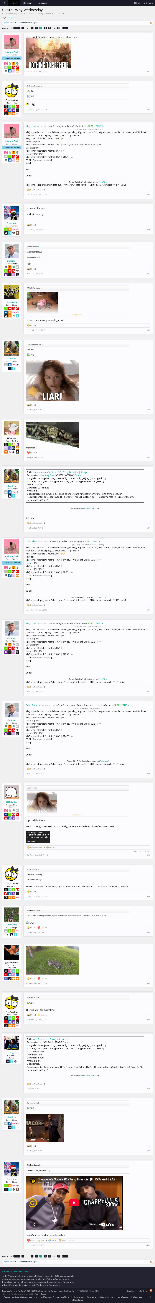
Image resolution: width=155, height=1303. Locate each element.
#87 (148, 410)
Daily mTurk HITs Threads (23, 13)
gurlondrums (31, 983)
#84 (148, 230)
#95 (148, 932)
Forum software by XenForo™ (24, 1291)
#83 (148, 195)
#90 (148, 610)
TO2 (29, 1051)
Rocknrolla (12, 302)
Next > (65, 28)
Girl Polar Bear (50, 13)
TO (28, 481)
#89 (148, 528)
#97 (148, 1020)
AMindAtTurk (11, 52)
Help (140, 1291)
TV (28, 478)
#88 (148, 457)
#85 (148, 274)
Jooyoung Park (47, 475)
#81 (148, 72)
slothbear (11, 261)
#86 (148, 330)
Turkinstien (11, 924)
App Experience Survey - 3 (46, 1039)
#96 (148, 983)
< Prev (16, 28)
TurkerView (103, 182)
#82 (148, 109)
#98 (148, 1089)
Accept (84, 472)
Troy (11, 1053)
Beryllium (131, 1291)
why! (11, 17)
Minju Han (31, 125)
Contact (79, 475)
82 (59, 28)
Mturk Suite (88, 509)
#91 (148, 692)
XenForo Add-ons (55, 1291)
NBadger (29, 457)
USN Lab (30, 541)
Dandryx (12, 358)
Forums (14, 3)
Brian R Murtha (33, 704)
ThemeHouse (40, 1294)
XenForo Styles (70, 1291)
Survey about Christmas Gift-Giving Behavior (55, 472)
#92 (148, 774)
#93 (148, 855)
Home (4, 3)
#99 (148, 1151)
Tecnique (11, 223)
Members (27, 3)
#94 (148, 896)
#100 (148, 1245)
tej (41, 1042)
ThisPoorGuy (31, 109)
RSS (151, 1290)
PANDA (99, 125)
